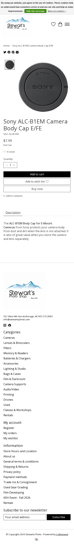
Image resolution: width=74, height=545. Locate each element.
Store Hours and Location (20, 451)
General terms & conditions (21, 461)
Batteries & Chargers (17, 358)
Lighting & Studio (14, 369)
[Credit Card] (36, 539)
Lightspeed (62, 534)
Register (8, 428)
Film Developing (13, 492)
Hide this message (35, 11)
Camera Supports (14, 384)
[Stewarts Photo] (17, 24)
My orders (10, 433)
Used (6, 405)
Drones (8, 400)
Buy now (37, 189)
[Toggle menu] (67, 24)
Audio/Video (11, 389)
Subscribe (58, 517)
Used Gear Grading (15, 487)
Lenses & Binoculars (16, 343)
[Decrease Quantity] (6, 165)
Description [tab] (13, 212)
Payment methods (15, 477)
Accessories (10, 363)
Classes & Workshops (17, 410)
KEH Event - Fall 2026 (16, 498)
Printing (8, 394)
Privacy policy (12, 472)
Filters (7, 348)
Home (6, 45)
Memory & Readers (15, 353)
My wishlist (10, 438)
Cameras (9, 338)
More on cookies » (57, 11)
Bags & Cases (12, 374)
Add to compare (14, 195)
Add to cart (37, 174)
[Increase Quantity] (14, 165)
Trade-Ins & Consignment (20, 482)
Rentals (8, 415)
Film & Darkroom (14, 379)
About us (9, 456)
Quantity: (8, 158)
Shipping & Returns (16, 467)
